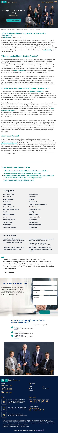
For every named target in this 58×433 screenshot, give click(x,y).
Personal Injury (33, 219)
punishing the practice (36, 91)
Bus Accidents (7, 202)
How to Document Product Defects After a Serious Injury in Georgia (23, 178)
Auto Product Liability (9, 194)
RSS (31, 388)
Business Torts (33, 202)
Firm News (6, 212)
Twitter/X (39, 401)
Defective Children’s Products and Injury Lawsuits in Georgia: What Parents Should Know (29, 175)
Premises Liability (8, 222)
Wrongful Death (33, 227)
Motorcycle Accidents (9, 214)
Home (30, 386)
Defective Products (11, 29)
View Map (16, 329)
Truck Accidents (33, 222)
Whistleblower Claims (35, 224)
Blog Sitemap (45, 388)
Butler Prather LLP (9, 2)
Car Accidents (7, 204)
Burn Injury (32, 199)
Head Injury (32, 212)
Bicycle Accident (33, 194)
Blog (43, 386)
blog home (3, 29)
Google (43, 401)
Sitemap (32, 384)
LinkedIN (30, 401)
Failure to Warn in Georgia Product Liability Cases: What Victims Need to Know (26, 171)
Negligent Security (34, 214)
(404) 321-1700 (6, 385)
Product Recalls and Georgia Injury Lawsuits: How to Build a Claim (22, 173)
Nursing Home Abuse (35, 217)
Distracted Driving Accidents (11, 209)
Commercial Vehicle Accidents (38, 204)
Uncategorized (7, 224)
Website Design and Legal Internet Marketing (23, 430)
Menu (55, 2)
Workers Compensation (9, 227)
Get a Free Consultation (14, 20)
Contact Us (31, 390)
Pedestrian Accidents (9, 219)
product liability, (47, 50)
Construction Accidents (9, 207)
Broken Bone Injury (8, 199)
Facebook (35, 401)
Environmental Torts (34, 209)
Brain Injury (32, 196)
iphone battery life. (19, 70)
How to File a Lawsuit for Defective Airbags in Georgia (19, 180)
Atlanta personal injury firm (9, 143)
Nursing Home (7, 217)
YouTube (47, 401)
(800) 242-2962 (47, 2)
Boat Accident (7, 196)
